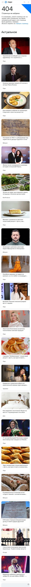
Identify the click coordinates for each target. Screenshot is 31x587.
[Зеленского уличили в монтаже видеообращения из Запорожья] (15, 241)
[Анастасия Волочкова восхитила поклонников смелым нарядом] (15, 323)
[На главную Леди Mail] (9, 2)
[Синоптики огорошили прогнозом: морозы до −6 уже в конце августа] (15, 541)
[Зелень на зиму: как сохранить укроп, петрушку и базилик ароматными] (15, 186)
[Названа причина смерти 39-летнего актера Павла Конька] (15, 77)
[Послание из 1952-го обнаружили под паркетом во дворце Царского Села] (15, 132)
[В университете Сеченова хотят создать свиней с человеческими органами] (15, 487)
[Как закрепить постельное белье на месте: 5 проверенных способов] (15, 405)
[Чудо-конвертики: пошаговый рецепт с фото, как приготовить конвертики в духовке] (15, 459)
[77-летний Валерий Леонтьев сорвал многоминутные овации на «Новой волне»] (15, 432)
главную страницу (22, 23)
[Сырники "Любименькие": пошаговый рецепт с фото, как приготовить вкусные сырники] (15, 350)
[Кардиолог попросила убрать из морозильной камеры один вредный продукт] (15, 377)
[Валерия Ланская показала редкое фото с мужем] (15, 296)
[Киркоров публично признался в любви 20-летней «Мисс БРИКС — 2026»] (15, 568)
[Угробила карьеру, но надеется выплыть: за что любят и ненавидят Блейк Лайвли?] (15, 268)
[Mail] (6, 2)
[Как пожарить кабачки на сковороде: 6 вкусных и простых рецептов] (15, 104)
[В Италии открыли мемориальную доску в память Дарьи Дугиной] (15, 514)
